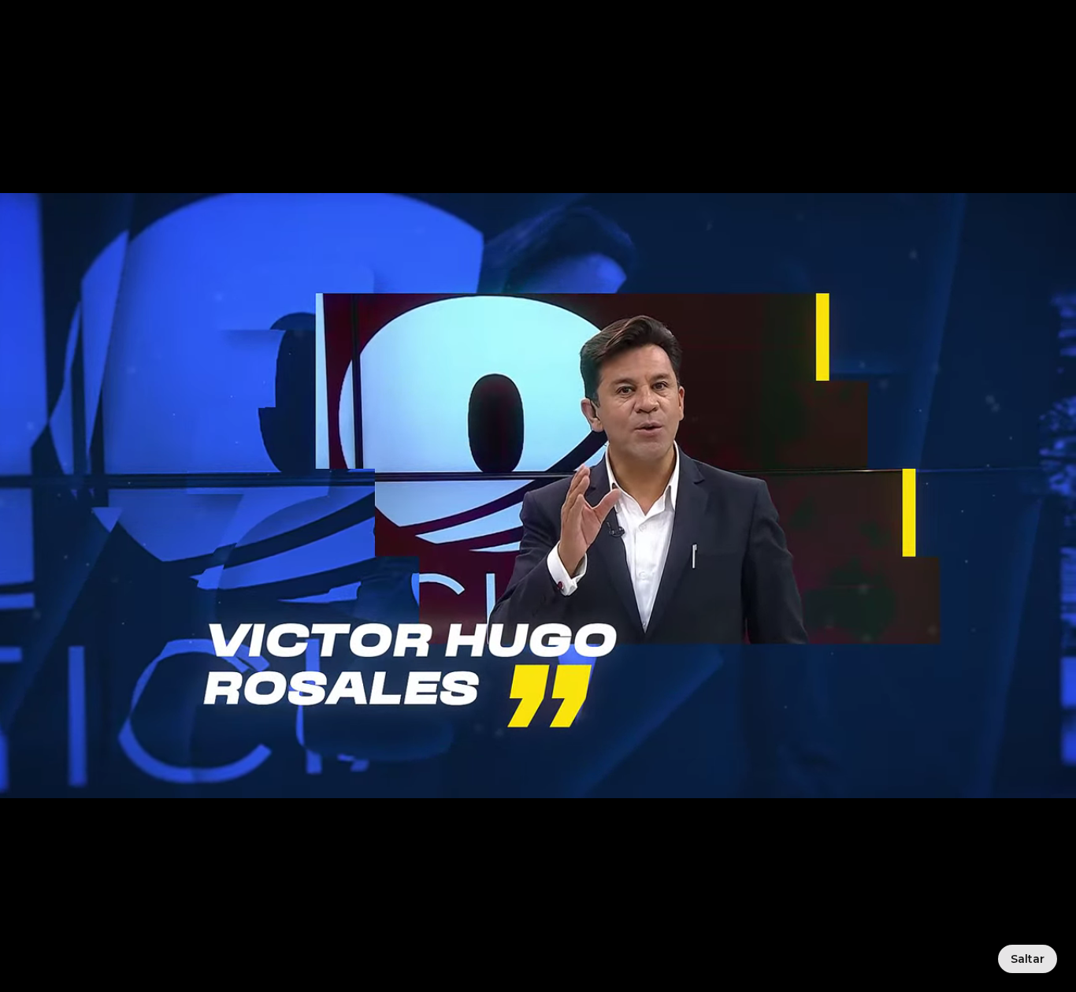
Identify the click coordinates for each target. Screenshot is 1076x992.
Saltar (1027, 959)
